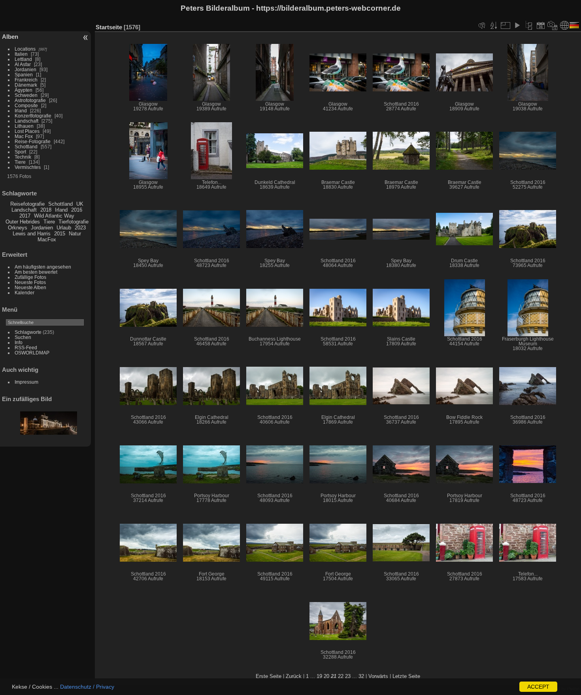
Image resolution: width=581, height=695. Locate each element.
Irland (21, 110)
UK (79, 204)
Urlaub (64, 228)
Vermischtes (28, 167)
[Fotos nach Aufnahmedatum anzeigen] (552, 25)
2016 (76, 210)
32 (361, 676)
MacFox (47, 239)
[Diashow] (517, 25)
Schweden (26, 95)
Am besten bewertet (36, 272)
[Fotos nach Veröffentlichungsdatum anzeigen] (541, 25)
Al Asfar (23, 64)
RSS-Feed (26, 347)
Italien (21, 54)
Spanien (24, 74)
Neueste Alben (30, 287)
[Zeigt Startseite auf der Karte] (564, 25)
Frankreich (26, 79)
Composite (26, 105)
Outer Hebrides (23, 222)
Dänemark (26, 84)
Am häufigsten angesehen (43, 266)
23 (348, 676)
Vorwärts (378, 676)
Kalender (24, 292)
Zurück (294, 676)
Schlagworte (28, 332)
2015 (59, 234)
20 (326, 676)
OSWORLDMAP (32, 352)
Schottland (26, 146)
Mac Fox (24, 136)
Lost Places (27, 131)
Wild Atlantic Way (54, 216)
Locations (25, 48)
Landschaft (26, 120)
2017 (24, 216)
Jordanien (25, 69)
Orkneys (17, 228)
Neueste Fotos (30, 282)
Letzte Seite (406, 676)
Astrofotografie (30, 100)
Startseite (109, 27)
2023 (80, 228)
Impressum (26, 381)
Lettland (23, 59)
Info (19, 342)
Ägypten (23, 90)
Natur (75, 234)
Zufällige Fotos (30, 277)
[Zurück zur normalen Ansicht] (529, 25)
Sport (20, 151)
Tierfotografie (73, 222)
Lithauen (24, 126)
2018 (45, 210)
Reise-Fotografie (33, 141)
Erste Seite (268, 676)
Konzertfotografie (33, 115)
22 (340, 676)
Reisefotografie (27, 204)
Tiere (20, 162)
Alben (10, 36)
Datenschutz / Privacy (87, 687)
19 (319, 676)
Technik (23, 156)
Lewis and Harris (32, 234)
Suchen (23, 337)
